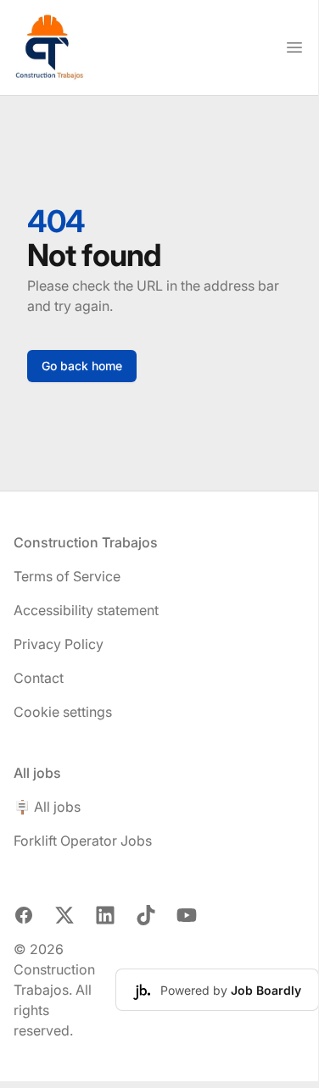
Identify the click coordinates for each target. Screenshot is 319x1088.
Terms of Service (67, 576)
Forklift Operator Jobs (83, 840)
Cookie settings (63, 711)
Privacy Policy (59, 644)
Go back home (82, 365)
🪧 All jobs (47, 806)
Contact (39, 677)
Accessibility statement (86, 610)
